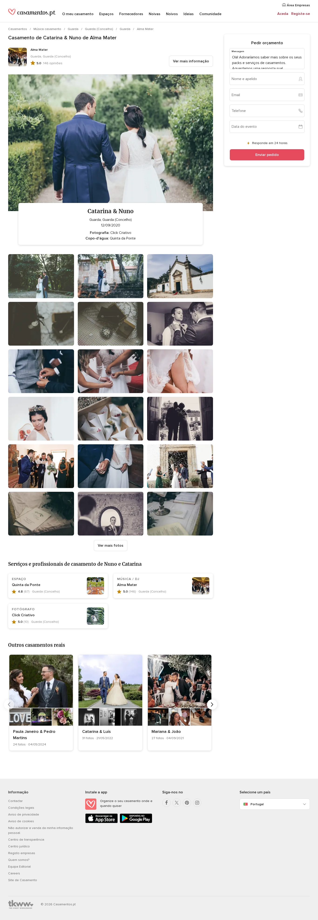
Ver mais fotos (110, 545)
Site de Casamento (22, 880)
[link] (41, 703)
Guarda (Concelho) (99, 29)
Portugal (257, 804)
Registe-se (300, 13)
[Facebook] (166, 803)
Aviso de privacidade (23, 814)
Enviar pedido (267, 154)
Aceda (282, 13)
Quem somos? (18, 860)
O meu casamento (78, 14)
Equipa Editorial (19, 867)
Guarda (73, 29)
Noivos (172, 14)
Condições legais (21, 808)
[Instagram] (197, 803)
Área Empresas (298, 5)
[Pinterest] (187, 803)
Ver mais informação (191, 61)
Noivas (154, 14)
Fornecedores (131, 14)
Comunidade (210, 14)
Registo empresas (21, 853)
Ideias (188, 14)
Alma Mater (145, 29)
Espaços (106, 14)
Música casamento (48, 29)
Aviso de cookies (21, 821)
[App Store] (101, 822)
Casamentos (18, 29)
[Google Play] (136, 822)
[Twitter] (177, 803)
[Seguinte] (212, 704)
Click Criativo (23, 615)
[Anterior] (9, 704)
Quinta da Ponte (26, 585)
